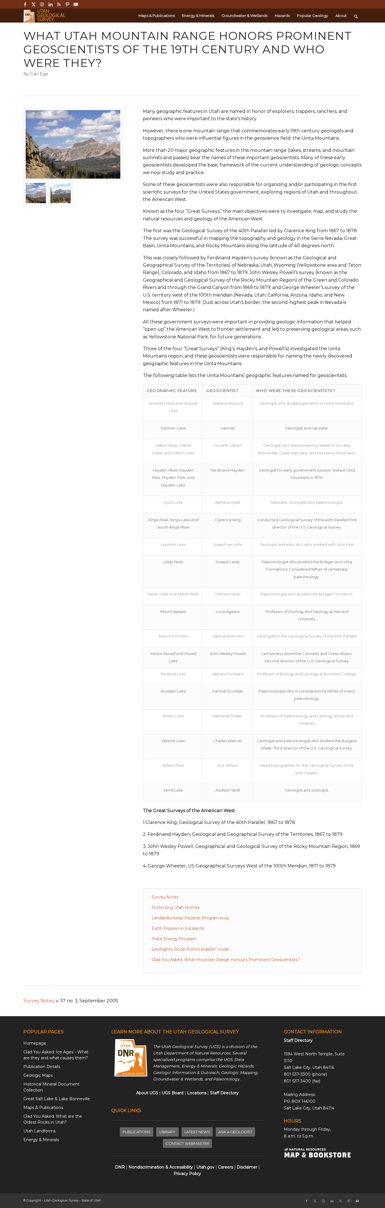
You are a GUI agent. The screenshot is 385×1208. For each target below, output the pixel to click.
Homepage (34, 1043)
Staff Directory (298, 1040)
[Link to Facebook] (25, 4)
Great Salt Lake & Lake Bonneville (56, 1098)
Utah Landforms (39, 1131)
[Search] (355, 15)
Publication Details (41, 1066)
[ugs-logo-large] (45, 15)
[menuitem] (156, 15)
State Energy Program (174, 938)
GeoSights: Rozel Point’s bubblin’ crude (190, 949)
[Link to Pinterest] (67, 4)
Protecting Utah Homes (176, 907)
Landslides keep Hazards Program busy (190, 917)
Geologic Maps (38, 1075)
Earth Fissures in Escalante (178, 928)
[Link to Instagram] (42, 4)
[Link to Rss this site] (59, 4)
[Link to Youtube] (76, 4)
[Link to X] (33, 4)
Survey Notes (165, 897)
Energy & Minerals (41, 1139)
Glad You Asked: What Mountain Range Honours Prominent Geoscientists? (226, 959)
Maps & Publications (43, 1107)
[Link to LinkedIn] (50, 4)
